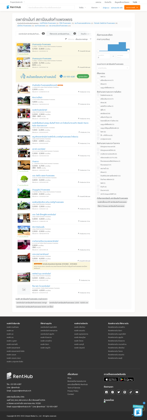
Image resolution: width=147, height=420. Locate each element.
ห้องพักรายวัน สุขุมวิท (115, 337)
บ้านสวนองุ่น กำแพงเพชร (41, 44)
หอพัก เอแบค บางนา (14, 357)
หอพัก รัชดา (45, 344)
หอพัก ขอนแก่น (79, 330)
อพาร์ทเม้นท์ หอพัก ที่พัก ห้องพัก (17, 7)
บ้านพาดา (35, 161)
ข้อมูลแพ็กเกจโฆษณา (122, 1)
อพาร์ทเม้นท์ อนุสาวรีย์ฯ (49, 326)
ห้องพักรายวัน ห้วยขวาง (116, 340)
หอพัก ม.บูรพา (12, 340)
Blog (69, 377)
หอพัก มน (10, 337)
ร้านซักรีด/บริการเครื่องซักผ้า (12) (111, 175)
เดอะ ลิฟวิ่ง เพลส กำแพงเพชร (43, 175)
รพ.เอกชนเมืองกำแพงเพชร (58, 25)
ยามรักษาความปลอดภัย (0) (109, 153)
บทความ (98, 1)
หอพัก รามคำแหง (13, 326)
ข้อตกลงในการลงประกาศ (76, 381)
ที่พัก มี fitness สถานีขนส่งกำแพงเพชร (111, 205)
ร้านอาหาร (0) (105, 190)
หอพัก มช (10, 330)
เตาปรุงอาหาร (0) (106, 138)
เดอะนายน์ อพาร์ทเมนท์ (40, 254)
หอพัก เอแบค (11, 354)
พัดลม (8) (103, 102)
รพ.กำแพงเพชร (40, 25)
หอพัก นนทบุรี (79, 344)
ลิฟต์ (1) (103, 76)
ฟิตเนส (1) (104, 83)
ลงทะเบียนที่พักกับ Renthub (77, 384)
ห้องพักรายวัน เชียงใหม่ (116, 347)
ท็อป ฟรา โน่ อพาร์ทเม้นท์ (41, 285)
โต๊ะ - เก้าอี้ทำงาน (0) (106, 135)
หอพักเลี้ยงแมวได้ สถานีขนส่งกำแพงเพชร (112, 201)
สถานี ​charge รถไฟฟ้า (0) (108, 193)
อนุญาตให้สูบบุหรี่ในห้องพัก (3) (110, 127)
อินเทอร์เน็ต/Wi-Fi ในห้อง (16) (109, 120)
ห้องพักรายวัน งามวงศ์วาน (117, 344)
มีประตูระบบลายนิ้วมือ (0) (108, 149)
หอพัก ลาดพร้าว (46, 340)
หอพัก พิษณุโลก (80, 337)
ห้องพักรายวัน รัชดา (115, 330)
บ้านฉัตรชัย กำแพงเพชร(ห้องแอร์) (44, 84)
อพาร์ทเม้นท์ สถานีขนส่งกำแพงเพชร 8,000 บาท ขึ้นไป (34, 306)
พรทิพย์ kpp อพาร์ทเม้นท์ (41, 273)
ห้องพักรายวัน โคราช (115, 350)
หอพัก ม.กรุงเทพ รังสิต (15, 361)
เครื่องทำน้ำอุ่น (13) (106, 116)
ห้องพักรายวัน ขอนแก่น (116, 354)
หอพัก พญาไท (45, 347)
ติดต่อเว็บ (108, 1)
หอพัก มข (10, 333)
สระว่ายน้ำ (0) (105, 168)
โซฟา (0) (103, 131)
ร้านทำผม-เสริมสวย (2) (107, 179)
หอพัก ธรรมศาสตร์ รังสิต (15, 350)
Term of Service (73, 387)
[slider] (98, 51)
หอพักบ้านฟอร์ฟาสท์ (39, 109)
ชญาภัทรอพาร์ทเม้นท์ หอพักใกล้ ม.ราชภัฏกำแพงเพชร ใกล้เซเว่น (55, 136)
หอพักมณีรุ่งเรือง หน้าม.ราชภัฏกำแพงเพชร (48, 201)
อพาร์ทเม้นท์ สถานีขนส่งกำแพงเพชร (31, 33)
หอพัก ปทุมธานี (79, 347)
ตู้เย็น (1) (103, 109)
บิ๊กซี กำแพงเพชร (65, 22)
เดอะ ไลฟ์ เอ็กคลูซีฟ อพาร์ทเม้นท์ (44, 214)
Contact (70, 393)
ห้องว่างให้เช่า (37, 97)
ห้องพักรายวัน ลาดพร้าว (116, 326)
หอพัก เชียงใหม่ (79, 326)
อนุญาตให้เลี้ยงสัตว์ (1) (107, 87)
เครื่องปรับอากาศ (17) (107, 80)
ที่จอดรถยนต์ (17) (106, 164)
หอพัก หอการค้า (12, 344)
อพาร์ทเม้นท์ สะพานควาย (49, 330)
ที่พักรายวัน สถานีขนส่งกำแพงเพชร (62, 33)
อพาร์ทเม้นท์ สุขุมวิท (47, 333)
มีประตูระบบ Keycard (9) (108, 146)
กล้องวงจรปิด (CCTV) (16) (109, 157)
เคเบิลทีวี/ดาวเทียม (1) (107, 105)
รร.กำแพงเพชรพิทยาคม (83, 22)
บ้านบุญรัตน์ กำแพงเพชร (41, 189)
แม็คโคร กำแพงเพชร (24, 25)
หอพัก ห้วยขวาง (46, 337)
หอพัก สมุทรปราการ (81, 333)
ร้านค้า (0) (104, 186)
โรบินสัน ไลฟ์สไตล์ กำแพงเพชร (104, 22)
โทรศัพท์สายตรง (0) (107, 94)
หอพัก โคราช (78, 340)
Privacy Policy (72, 390)
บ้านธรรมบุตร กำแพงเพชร (41, 58)
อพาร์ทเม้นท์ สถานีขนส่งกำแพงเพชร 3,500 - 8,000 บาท (68, 302)
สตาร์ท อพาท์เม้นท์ (38, 148)
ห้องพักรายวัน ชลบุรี (115, 357)
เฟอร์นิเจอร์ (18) (105, 113)
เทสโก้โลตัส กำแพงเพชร (48, 22)
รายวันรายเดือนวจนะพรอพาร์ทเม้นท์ (45, 240)
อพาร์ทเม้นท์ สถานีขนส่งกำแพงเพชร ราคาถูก (31, 302)
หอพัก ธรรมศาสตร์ (13, 347)
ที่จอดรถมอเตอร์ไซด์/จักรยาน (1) (110, 160)
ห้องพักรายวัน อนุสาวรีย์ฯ (117, 333)
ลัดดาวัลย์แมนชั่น (38, 226)
